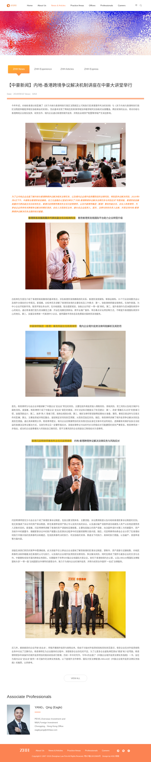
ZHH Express (91, 69)
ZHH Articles (67, 69)
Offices (92, 5)
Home (30, 5)
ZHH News (19, 69)
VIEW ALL (75, 678)
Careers (121, 5)
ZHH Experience (43, 69)
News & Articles (58, 5)
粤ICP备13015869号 (92, 756)
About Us (42, 5)
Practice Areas (77, 5)
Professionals (106, 5)
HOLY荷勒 (115, 756)
